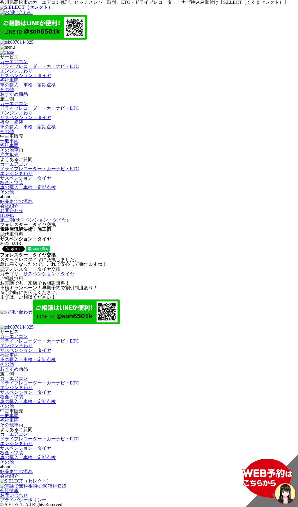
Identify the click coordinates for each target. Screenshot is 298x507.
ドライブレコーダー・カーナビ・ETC (39, 66)
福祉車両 (9, 80)
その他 (7, 89)
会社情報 (9, 490)
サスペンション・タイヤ (25, 75)
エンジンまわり (16, 70)
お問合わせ (11, 210)
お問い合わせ (14, 495)
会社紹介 (9, 205)
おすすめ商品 (14, 94)
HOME (7, 215)
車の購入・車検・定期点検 (28, 84)
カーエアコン (14, 61)
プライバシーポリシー (23, 499)
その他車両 (11, 150)
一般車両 (9, 140)
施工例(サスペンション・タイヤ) (34, 219)
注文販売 (9, 154)
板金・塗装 (11, 122)
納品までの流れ (16, 201)
